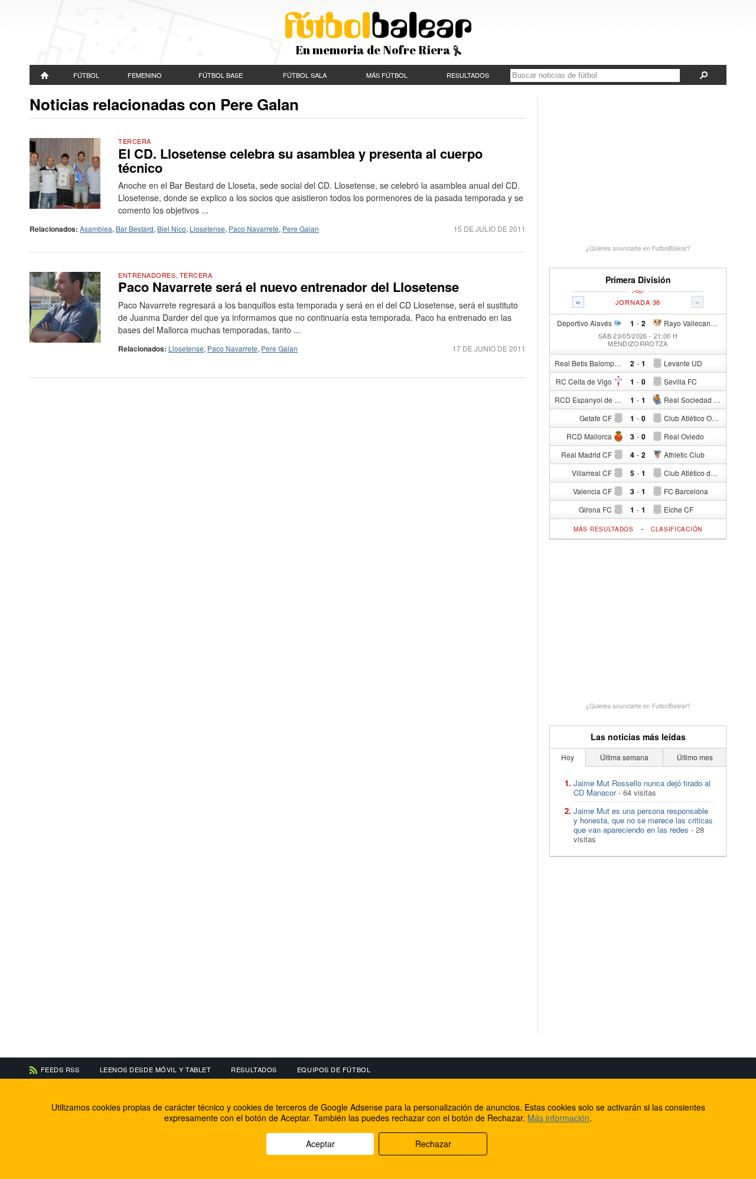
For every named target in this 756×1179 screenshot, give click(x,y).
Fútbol (86, 75)
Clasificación (676, 529)
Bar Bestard (135, 229)
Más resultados (603, 529)
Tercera (134, 141)
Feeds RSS (60, 1069)
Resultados (468, 75)
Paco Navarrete (254, 229)
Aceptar (320, 1144)
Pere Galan (300, 229)
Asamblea (96, 229)
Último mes (695, 757)
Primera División (638, 279)
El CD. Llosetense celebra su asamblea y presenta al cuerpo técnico (300, 160)
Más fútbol (387, 75)
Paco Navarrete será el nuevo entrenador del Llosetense (288, 286)
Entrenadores (147, 275)
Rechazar (433, 1144)
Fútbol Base (220, 75)
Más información (558, 1118)
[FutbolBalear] (45, 75)
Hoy (567, 757)
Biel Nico (171, 229)
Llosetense (207, 229)
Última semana (624, 757)
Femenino (145, 75)
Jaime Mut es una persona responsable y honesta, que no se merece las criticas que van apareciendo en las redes (643, 820)
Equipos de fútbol (333, 1069)
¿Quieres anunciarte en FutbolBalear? (638, 248)
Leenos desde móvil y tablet (155, 1069)
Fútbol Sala (305, 75)
